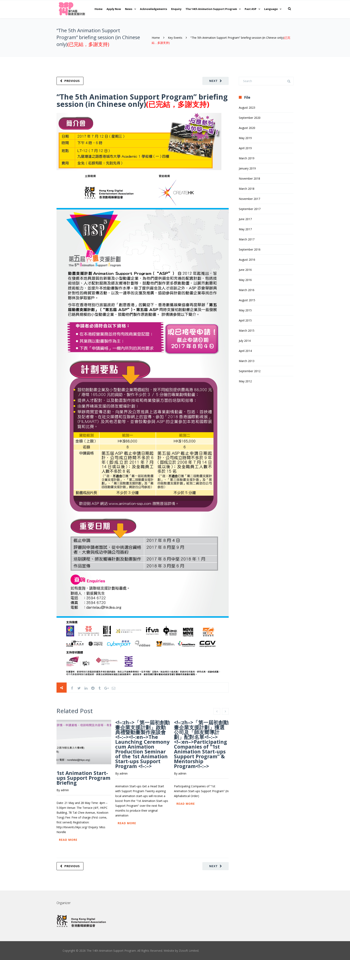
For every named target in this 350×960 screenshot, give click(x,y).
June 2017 (245, 219)
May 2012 (245, 381)
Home (98, 9)
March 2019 (246, 158)
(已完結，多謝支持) (88, 44)
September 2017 (249, 209)
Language (271, 9)
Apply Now (114, 9)
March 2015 (246, 330)
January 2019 (247, 168)
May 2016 (245, 280)
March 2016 (246, 290)
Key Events (175, 38)
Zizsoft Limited (188, 950)
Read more (68, 840)
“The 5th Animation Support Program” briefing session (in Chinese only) (142, 100)
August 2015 (247, 300)
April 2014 (245, 351)
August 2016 (247, 259)
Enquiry (176, 9)
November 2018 (249, 178)
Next (213, 81)
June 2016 (245, 270)
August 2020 (247, 128)
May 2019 (245, 138)
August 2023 (247, 107)
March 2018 (246, 189)
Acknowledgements (153, 9)
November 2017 (249, 199)
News (128, 9)
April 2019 (245, 148)
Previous (72, 81)
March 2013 (246, 361)
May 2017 (245, 229)
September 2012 (249, 371)
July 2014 (245, 341)
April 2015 (245, 320)
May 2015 (245, 310)
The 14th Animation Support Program (211, 9)
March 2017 (246, 239)
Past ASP (250, 9)
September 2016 (249, 249)
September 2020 (249, 118)
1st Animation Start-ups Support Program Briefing (83, 777)
